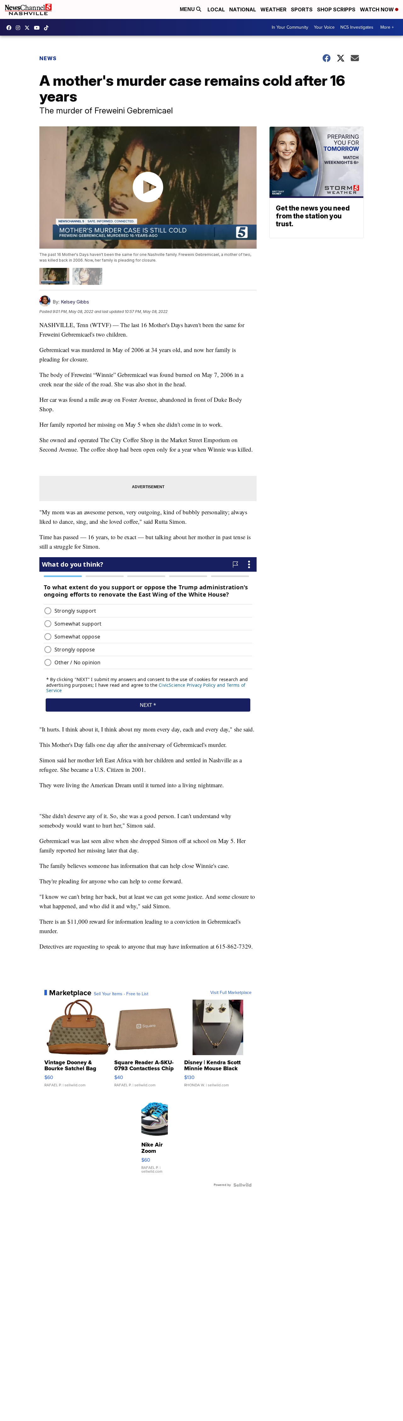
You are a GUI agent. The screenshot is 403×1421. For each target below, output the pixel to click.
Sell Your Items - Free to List (121, 994)
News (48, 58)
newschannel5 (10, 27)
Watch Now (377, 9)
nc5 (29, 27)
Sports (302, 9)
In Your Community (290, 27)
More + (387, 27)
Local (216, 9)
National (242, 9)
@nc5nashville (48, 27)
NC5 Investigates (356, 27)
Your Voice (324, 27)
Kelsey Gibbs (75, 302)
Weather (273, 9)
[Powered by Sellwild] (242, 1185)
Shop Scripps (336, 9)
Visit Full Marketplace (231, 993)
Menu (188, 9)
